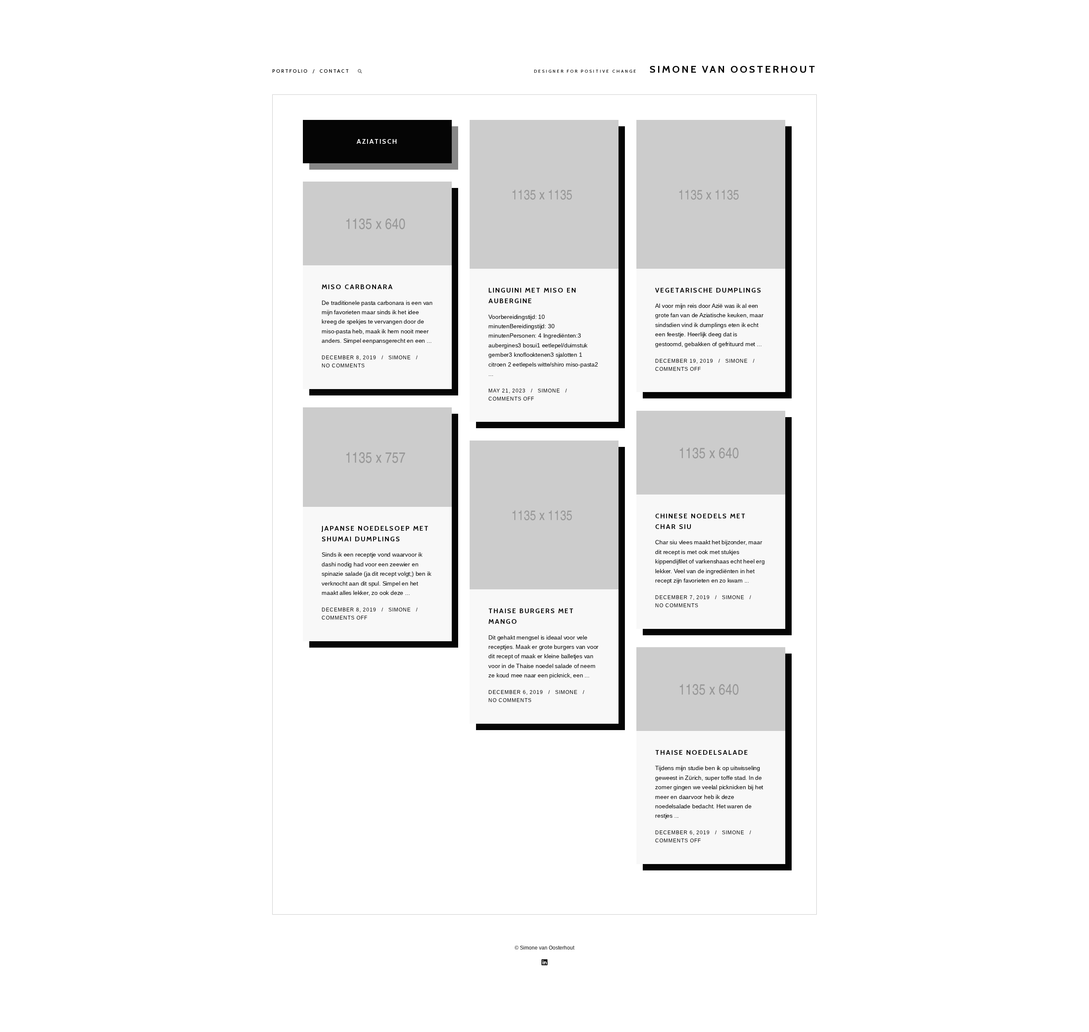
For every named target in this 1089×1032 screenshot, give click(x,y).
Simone (550, 391)
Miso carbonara (357, 287)
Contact (334, 71)
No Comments (343, 366)
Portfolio (290, 71)
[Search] (360, 71)
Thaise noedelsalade (702, 752)
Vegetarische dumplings (708, 290)
